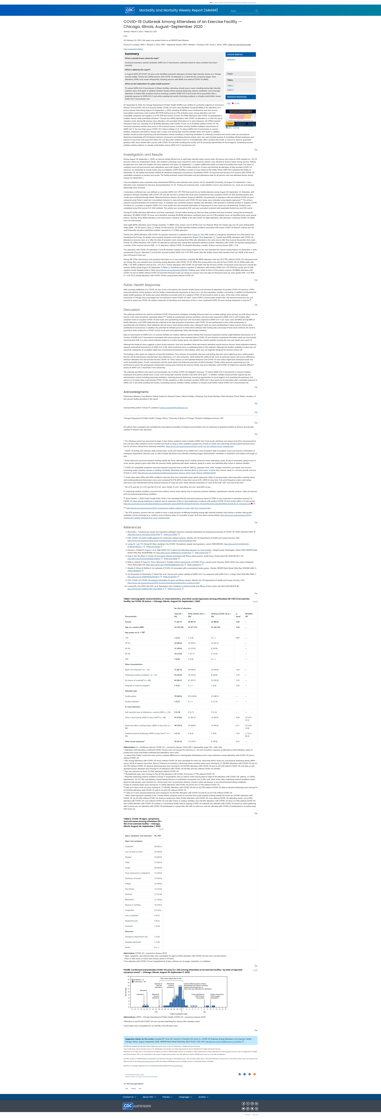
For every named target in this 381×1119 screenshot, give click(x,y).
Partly (133, 1088)
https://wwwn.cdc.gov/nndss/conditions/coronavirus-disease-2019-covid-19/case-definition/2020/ (177, 473)
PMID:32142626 (153, 547)
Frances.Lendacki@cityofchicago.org (173, 408)
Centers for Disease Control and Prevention (143, 1077)
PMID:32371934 (174, 589)
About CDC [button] (148, 1097)
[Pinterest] (248, 1108)
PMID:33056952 (134, 571)
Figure (137, 252)
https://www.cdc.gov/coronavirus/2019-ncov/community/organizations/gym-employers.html (163, 583)
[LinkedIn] (256, 1103)
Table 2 (230, 90)
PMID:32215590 (170, 534)
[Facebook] (243, 1103)
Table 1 (230, 85)
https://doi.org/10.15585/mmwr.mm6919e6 (173, 553)
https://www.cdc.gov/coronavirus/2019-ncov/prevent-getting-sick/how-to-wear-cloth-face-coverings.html (168, 508)
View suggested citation (133, 49)
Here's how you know (250, 2)
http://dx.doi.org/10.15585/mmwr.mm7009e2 (223, 1041)
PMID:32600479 (194, 565)
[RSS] (256, 1108)
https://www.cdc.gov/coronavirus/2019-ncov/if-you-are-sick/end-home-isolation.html (199, 446)
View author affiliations (239, 45)
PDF (233, 103)
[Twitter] (248, 1103)
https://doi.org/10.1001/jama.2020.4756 (143, 534)
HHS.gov (248, 1115)
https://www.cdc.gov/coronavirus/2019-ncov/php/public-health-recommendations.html (161, 540)
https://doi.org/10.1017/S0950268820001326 (165, 565)
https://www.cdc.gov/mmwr (146, 1061)
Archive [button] (202, 1097)
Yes (126, 1088)
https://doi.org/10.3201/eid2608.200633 (143, 559)
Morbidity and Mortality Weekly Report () (178, 10)
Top (255, 149)
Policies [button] (166, 1097)
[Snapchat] (252, 1108)
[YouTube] (243, 1108)
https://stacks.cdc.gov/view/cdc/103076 (171, 270)
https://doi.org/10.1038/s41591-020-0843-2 (145, 589)
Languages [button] (184, 1097)
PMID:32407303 (201, 553)
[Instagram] (252, 1103)
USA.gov (255, 1115)
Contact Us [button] (128, 1097)
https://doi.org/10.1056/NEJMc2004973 (143, 577)
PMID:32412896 (170, 559)
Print (125, 36)
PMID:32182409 (170, 577)
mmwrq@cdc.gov (177, 1066)
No (140, 1088)
